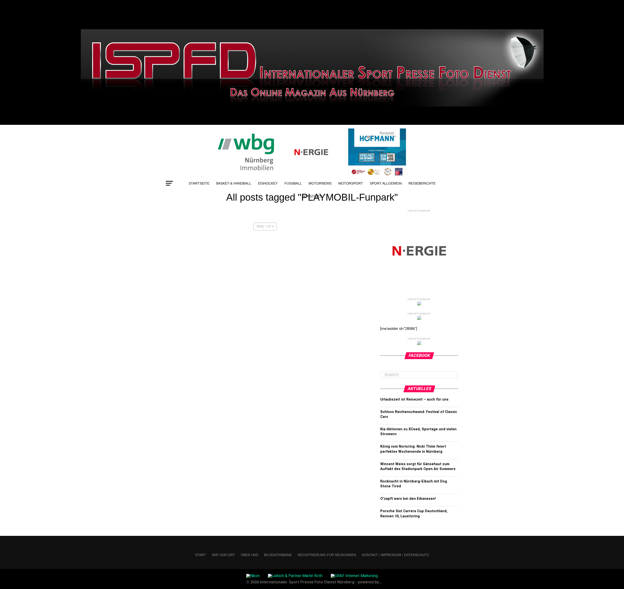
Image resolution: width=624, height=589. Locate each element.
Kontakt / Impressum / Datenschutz (395, 555)
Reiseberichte (422, 183)
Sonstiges (312, 196)
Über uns (249, 555)
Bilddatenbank (278, 555)
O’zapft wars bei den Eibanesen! (408, 499)
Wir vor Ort (223, 555)
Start (200, 555)
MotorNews (320, 183)
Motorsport (350, 183)
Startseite (199, 183)
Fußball (293, 183)
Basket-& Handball (233, 183)
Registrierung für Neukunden (327, 555)
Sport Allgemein (386, 183)
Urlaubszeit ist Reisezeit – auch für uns (414, 399)
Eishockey (268, 183)
